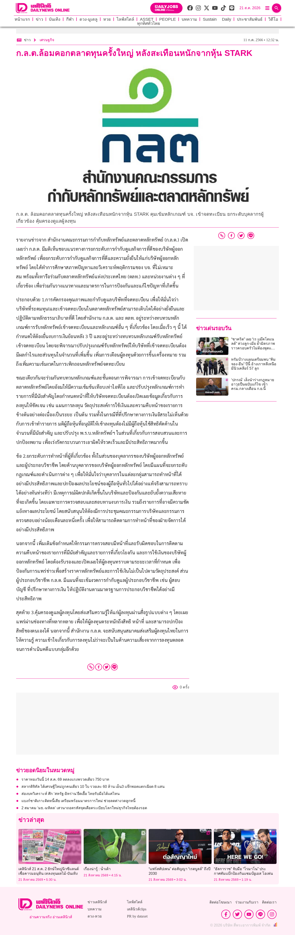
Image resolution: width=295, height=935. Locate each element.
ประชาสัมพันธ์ (250, 19)
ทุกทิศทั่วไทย (148, 23)
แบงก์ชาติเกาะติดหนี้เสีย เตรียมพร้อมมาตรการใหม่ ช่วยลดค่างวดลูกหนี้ (78, 801)
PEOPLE (167, 19)
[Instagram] (272, 914)
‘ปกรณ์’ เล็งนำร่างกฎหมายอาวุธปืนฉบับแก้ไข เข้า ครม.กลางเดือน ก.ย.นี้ (252, 384)
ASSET (146, 19)
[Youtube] (249, 914)
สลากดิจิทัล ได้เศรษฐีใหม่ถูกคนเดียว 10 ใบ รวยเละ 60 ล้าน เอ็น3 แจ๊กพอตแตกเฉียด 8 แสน (93, 786)
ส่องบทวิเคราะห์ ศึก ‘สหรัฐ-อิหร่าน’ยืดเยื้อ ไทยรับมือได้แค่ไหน (70, 794)
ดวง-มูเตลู (88, 19)
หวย (107, 19)
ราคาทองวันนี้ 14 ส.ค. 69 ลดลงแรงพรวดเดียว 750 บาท (65, 779)
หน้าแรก (22, 19)
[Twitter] (106, 667)
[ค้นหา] (276, 8)
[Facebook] (98, 667)
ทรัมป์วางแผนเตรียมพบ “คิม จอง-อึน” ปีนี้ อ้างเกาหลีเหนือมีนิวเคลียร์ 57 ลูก (253, 363)
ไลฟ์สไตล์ (125, 19)
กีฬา (70, 19)
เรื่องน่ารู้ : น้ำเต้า (97, 869)
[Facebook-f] (225, 914)
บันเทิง (54, 19)
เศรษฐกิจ (47, 40)
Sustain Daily (217, 19)
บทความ (189, 19)
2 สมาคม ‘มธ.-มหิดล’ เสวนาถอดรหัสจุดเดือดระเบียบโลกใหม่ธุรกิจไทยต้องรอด (84, 808)
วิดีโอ (273, 19)
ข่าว (39, 19)
